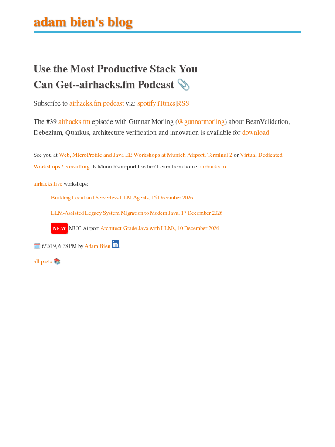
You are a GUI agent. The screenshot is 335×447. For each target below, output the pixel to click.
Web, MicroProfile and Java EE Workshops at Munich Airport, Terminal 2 (145, 154)
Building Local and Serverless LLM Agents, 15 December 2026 (122, 197)
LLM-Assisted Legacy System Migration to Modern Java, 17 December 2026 (136, 213)
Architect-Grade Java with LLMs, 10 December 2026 (159, 228)
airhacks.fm (74, 121)
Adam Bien (97, 246)
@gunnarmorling (201, 121)
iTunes (166, 102)
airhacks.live (48, 183)
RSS (183, 102)
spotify (146, 102)
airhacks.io (213, 166)
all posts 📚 (47, 261)
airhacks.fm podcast (96, 102)
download (255, 132)
